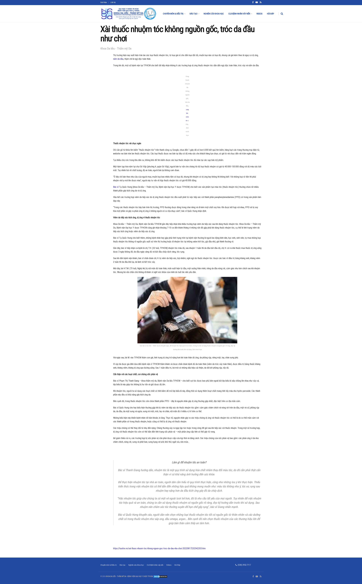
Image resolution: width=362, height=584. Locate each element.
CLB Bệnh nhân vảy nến (239, 13)
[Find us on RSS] (261, 576)
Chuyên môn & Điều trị (173, 13)
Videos (259, 13)
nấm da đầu (118, 59)
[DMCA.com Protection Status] (160, 576)
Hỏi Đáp (270, 13)
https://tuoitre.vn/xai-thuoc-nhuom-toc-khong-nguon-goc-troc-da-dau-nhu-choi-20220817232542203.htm (159, 548)
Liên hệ (113, 2)
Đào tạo (193, 13)
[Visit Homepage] (128, 13)
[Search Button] (282, 13)
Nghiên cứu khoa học (214, 13)
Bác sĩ (116, 187)
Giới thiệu (103, 2)
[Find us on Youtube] (257, 576)
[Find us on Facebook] (253, 576)
